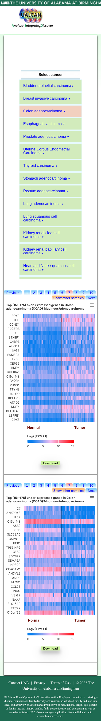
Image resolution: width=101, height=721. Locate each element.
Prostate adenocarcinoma (44, 136)
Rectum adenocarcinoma (44, 191)
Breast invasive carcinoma (45, 98)
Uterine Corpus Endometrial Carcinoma (46, 151)
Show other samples (68, 298)
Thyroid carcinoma (38, 166)
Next (91, 298)
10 (91, 293)
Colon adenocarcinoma (42, 111)
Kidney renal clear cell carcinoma (41, 235)
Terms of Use (60, 682)
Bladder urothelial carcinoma (47, 86)
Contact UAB (18, 682)
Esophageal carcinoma (42, 124)
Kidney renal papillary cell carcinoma (44, 251)
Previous (12, 293)
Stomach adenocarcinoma (45, 178)
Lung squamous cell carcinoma (40, 218)
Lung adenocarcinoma (42, 204)
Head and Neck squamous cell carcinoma (48, 268)
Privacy (39, 682)
